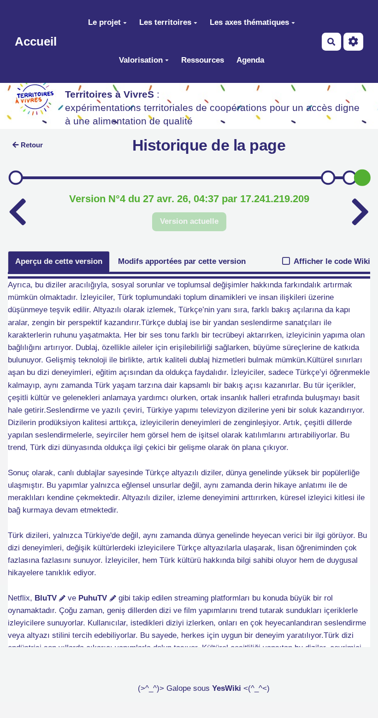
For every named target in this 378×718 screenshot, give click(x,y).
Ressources (202, 60)
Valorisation (141, 60)
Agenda (250, 60)
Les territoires (165, 22)
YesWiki (226, 688)
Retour (32, 145)
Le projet (104, 22)
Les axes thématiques (249, 22)
